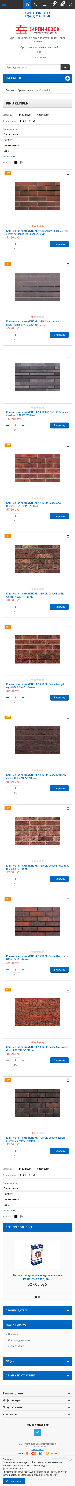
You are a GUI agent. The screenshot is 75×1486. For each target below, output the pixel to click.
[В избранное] (68, 174)
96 (34, 121)
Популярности (11, 134)
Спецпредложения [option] (19, 1227)
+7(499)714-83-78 (37, 16)
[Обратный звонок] (35, 4)
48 (29, 121)
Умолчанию (9, 156)
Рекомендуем (13, 1393)
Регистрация (38, 57)
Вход (39, 52)
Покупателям (12, 1407)
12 (19, 121)
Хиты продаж (16, 1346)
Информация (12, 1400)
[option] (37, 1262)
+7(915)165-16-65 (37, 13)
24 (24, 121)
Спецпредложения (19, 1340)
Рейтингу (8, 140)
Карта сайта (38, 1449)
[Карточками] (15, 162)
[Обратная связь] (44, 4)
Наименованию (11, 145)
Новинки (13, 1334)
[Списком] (21, 162)
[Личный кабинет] (70, 4)
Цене (6, 151)
